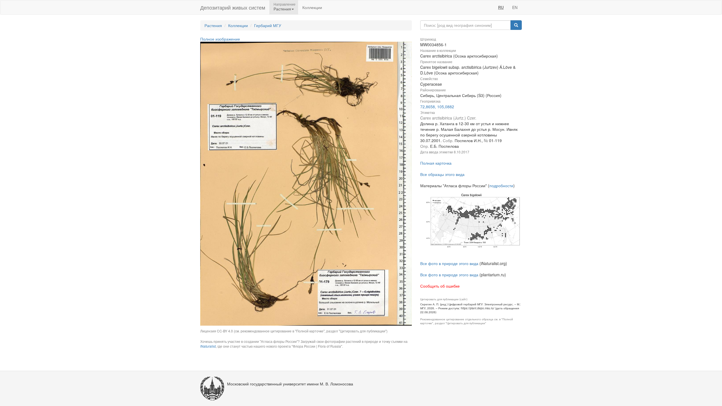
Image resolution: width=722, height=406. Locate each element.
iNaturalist (208, 346)
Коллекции (312, 7)
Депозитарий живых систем (232, 7)
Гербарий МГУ (267, 25)
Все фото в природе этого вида (449, 263)
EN (515, 7)
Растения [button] (282, 9)
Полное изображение (220, 39)
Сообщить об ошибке (440, 286)
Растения (213, 25)
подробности (501, 185)
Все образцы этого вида (442, 174)
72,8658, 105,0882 (437, 106)
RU (501, 7)
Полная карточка (436, 163)
